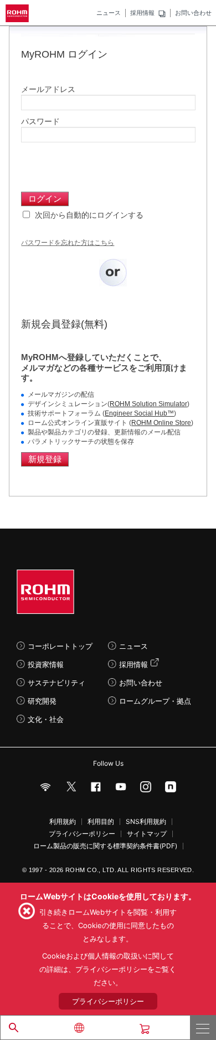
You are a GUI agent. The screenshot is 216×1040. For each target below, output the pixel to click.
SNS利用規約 (146, 821)
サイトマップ (147, 834)
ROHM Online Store (161, 423)
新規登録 (44, 459)
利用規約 (62, 821)
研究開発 (42, 700)
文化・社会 (46, 719)
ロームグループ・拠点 (155, 700)
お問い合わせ (193, 13)
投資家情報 (46, 664)
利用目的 (101, 821)
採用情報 (142, 13)
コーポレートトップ (60, 646)
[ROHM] (19, 13)
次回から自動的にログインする (88, 215)
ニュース (108, 13)
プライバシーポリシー (82, 834)
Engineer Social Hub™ (139, 413)
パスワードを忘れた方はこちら (67, 243)
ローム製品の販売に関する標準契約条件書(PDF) (105, 846)
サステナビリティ (56, 682)
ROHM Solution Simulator (148, 404)
